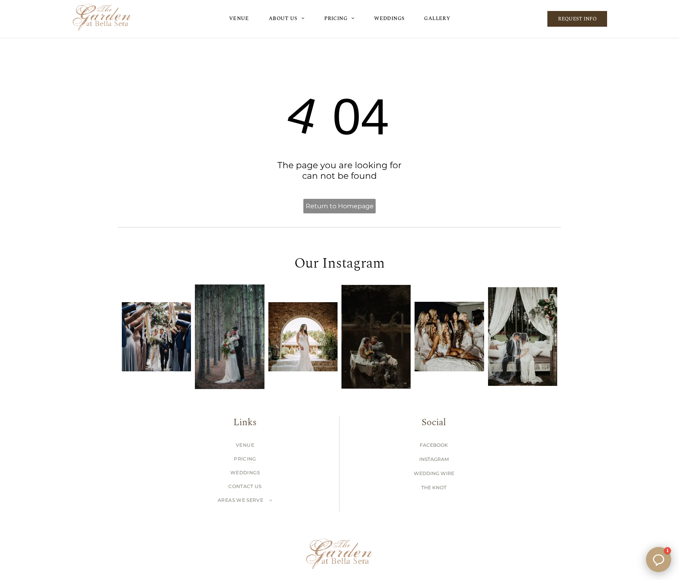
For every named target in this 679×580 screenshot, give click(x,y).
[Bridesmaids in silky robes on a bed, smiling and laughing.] (449, 337)
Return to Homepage (340, 206)
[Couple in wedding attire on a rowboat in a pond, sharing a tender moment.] (376, 337)
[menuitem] (239, 18)
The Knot (433, 487)
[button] (658, 559)
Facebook (434, 445)
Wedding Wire (434, 473)
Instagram (434, 459)
